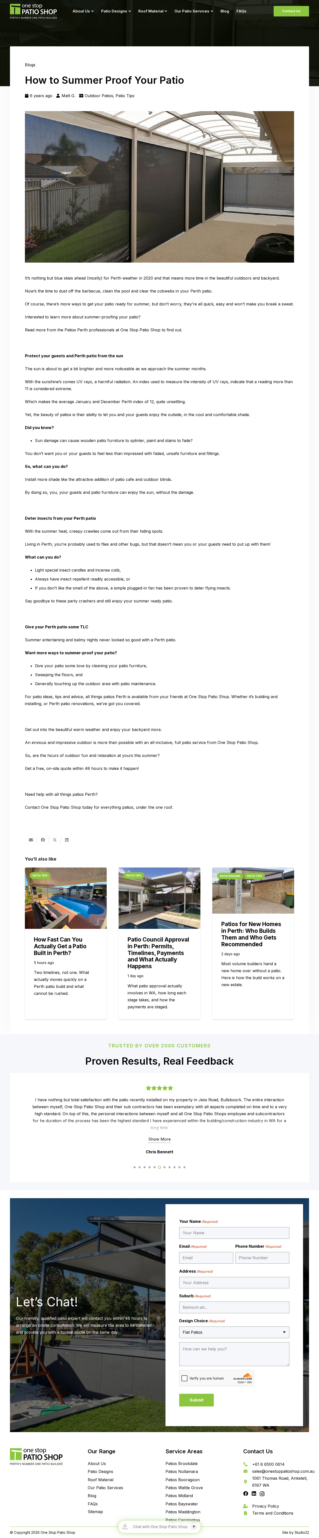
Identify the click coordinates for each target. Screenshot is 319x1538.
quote (66, 768)
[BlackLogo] (33, 11)
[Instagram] (262, 1494)
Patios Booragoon (182, 1479)
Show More (159, 1139)
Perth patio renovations (71, 703)
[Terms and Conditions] (247, 1513)
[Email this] (31, 840)
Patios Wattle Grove (184, 1487)
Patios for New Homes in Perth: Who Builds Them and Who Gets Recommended (251, 934)
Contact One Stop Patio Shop (53, 807)
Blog (92, 1495)
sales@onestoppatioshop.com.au (283, 1471)
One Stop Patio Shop (140, 329)
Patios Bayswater (181, 1503)
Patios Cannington (182, 1520)
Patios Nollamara (181, 1471)
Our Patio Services (105, 1487)
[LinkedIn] (254, 1493)
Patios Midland (179, 1495)
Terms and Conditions (272, 1513)
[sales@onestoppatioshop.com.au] (247, 1471)
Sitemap (95, 1511)
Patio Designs (100, 1471)
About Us (97, 1463)
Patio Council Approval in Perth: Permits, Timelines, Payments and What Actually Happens (158, 953)
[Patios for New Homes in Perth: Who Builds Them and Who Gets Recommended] (253, 891)
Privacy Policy (265, 1506)
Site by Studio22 (295, 1532)
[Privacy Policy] (247, 1506)
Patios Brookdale (181, 1463)
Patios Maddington (182, 1511)
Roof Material (100, 1479)
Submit (197, 1399)
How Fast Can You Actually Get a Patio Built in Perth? (60, 946)
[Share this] (43, 840)
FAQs (93, 1503)
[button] (92, 11)
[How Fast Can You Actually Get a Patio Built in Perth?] (66, 898)
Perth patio (164, 639)
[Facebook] (245, 1493)
